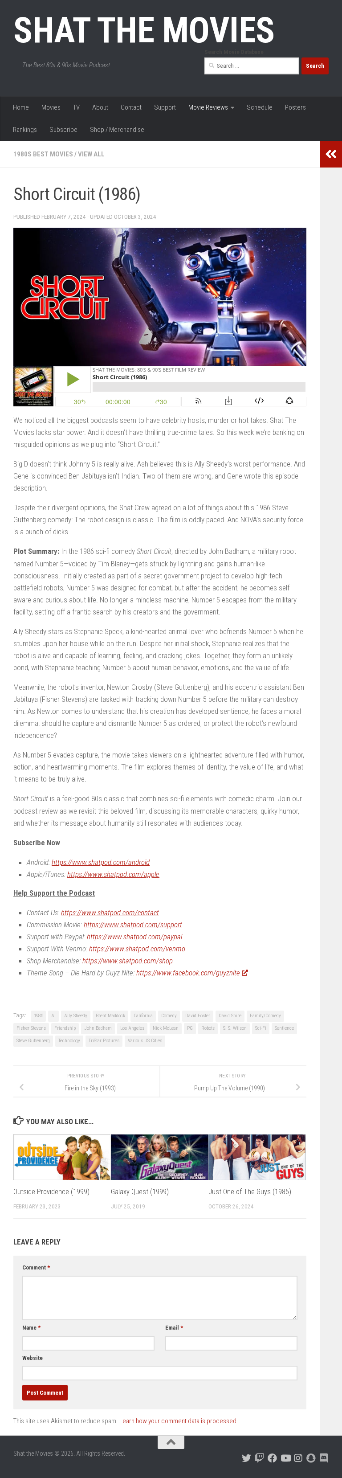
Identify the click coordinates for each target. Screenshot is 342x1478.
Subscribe (63, 130)
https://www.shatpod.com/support (133, 924)
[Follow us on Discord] (324, 1458)
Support (165, 107)
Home (21, 107)
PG (190, 1028)
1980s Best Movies (43, 154)
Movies (51, 107)
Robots (208, 1028)
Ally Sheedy (75, 1016)
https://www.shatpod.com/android (101, 862)
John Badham (98, 1028)
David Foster (197, 1016)
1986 (38, 1016)
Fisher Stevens (31, 1028)
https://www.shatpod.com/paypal (134, 936)
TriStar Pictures (104, 1041)
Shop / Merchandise (117, 130)
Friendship (65, 1028)
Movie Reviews (208, 107)
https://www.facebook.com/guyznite (188, 972)
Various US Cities (145, 1041)
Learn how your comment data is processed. (178, 1421)
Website (32, 1358)
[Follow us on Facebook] (272, 1458)
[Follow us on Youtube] (285, 1458)
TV (76, 107)
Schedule (260, 107)
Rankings (25, 130)
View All (91, 154)
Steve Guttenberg (33, 1041)
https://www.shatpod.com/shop (127, 960)
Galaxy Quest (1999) (140, 1191)
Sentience (284, 1028)
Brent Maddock (110, 1016)
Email (174, 1327)
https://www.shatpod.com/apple (113, 874)
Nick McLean (166, 1028)
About (100, 107)
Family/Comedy (265, 1016)
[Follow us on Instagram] (298, 1458)
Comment (36, 1267)
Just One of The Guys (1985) (249, 1191)
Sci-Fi (260, 1028)
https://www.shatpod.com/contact (110, 912)
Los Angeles (132, 1028)
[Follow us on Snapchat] (311, 1458)
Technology (69, 1041)
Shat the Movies (144, 30)
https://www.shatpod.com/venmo (137, 948)
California (143, 1016)
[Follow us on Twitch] (259, 1458)
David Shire (230, 1016)
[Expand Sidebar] (331, 154)
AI (53, 1016)
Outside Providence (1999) (51, 1191)
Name (31, 1327)
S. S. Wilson (235, 1028)
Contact (131, 107)
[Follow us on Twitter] (246, 1458)
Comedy (169, 1016)
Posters (295, 107)
